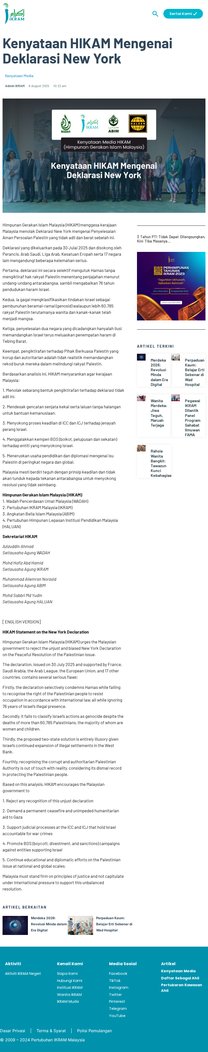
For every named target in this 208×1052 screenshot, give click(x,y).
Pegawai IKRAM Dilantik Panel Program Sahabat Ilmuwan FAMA (192, 417)
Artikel (168, 964)
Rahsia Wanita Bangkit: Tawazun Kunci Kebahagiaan (162, 463)
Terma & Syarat (51, 1030)
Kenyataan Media (19, 75)
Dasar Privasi (12, 1030)
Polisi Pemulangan (94, 1030)
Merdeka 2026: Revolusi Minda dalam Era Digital (159, 372)
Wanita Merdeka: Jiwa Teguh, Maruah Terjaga (159, 412)
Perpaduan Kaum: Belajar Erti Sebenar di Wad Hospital (194, 372)
